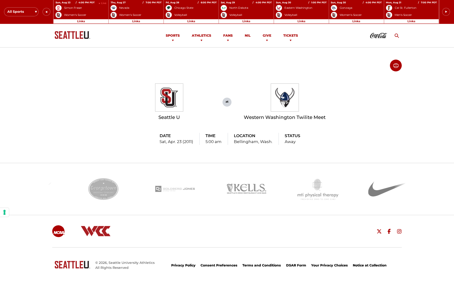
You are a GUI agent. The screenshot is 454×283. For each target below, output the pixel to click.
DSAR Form (296, 265)
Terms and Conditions (261, 265)
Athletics (201, 35)
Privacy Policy (183, 265)
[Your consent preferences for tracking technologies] (4, 212)
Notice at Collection (370, 265)
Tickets (290, 35)
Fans (228, 35)
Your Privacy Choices (329, 265)
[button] (46, 12)
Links (81, 21)
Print (396, 65)
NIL (248, 35)
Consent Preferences (219, 265)
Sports (173, 35)
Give (267, 35)
